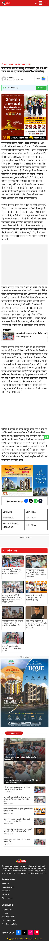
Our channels (7, 910)
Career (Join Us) (8, 887)
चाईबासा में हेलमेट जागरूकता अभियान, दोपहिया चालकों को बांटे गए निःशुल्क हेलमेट (11, 571)
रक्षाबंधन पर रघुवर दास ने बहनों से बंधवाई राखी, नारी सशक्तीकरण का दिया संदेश (12, 623)
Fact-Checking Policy (10, 924)
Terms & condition (8, 920)
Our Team (5, 913)
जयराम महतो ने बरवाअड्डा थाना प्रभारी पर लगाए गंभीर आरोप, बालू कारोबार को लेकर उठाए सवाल (36, 573)
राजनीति (28, 64)
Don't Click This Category (15, 64)
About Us (5, 884)
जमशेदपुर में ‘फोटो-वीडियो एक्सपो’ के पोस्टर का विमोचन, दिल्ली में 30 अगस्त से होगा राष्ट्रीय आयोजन (12, 598)
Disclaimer (5, 894)
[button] (36, 3)
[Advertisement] (24, 258)
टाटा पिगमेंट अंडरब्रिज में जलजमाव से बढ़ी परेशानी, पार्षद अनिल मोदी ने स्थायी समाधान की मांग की (36, 624)
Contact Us (6, 891)
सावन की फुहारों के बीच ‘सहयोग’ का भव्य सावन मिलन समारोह (11, 648)
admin (11, 77)
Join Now (31, 511)
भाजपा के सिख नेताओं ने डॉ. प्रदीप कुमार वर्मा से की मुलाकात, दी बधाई (35, 597)
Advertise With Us (8, 917)
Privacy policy (7, 898)
